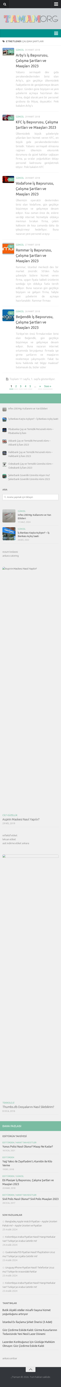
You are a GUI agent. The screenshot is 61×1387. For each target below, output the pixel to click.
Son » (47, 386)
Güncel (20, 50)
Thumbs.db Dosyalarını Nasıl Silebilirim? (28, 1106)
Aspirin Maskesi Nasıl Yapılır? (21, 819)
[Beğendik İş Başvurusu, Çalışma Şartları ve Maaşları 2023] (8, 315)
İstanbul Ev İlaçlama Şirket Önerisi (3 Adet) (27, 1322)
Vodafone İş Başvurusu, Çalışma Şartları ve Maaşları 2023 (35, 188)
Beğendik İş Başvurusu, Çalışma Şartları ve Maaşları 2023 (34, 322)
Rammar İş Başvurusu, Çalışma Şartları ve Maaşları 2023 (34, 255)
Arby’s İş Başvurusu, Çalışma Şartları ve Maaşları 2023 (32, 60)
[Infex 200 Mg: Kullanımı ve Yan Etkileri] (8, 515)
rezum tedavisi (10, 551)
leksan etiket (9, 839)
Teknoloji (8, 1102)
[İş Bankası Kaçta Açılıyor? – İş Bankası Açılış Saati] (8, 533)
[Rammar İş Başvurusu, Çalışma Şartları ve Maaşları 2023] (8, 249)
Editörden (8, 1142)
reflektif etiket (9, 835)
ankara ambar (9, 1358)
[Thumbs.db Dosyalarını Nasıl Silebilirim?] (30, 976)
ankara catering (10, 555)
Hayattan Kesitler (26, 1142)
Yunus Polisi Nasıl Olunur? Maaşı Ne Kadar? (27, 1146)
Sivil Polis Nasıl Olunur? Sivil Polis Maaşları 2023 (30, 1198)
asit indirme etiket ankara (15, 843)
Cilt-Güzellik (9, 815)
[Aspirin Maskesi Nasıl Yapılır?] (30, 689)
